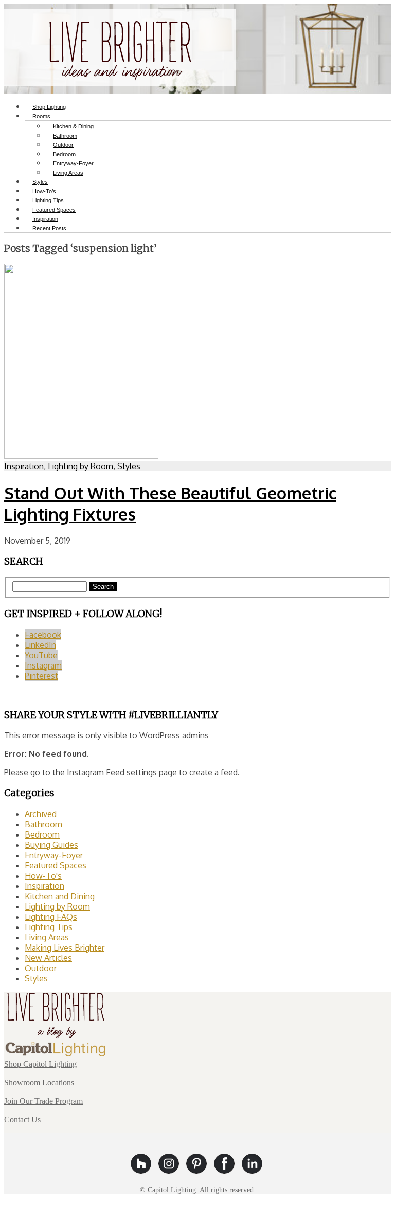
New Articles (48, 958)
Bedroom (42, 834)
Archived (41, 814)
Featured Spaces (55, 865)
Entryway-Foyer (54, 855)
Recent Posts (49, 228)
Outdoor (41, 968)
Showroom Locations (39, 1082)
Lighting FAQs (51, 917)
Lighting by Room (80, 466)
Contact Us (22, 1119)
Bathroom (43, 824)
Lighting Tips (49, 927)
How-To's (43, 875)
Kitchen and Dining (60, 896)
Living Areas (68, 173)
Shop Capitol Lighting (40, 1064)
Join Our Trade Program (43, 1101)
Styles (128, 466)
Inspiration (24, 466)
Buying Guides (51, 845)
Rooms (41, 116)
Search (103, 586)
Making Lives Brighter (64, 947)
